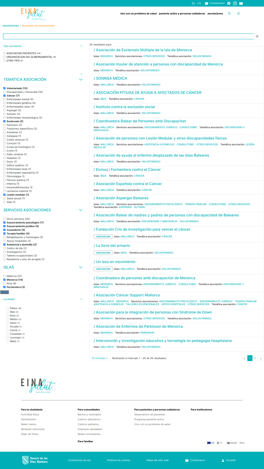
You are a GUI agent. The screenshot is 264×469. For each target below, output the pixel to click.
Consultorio (188, 127)
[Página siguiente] (261, 358)
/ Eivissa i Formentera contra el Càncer (127, 169)
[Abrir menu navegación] (238, 13)
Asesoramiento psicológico (163, 204)
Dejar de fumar (29, 434)
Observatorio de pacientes (149, 414)
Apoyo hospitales (173, 304)
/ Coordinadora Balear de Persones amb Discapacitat (140, 121)
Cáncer (139, 98)
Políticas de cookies (118, 460)
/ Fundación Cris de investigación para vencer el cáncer (142, 229)
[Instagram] (235, 3)
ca (199, 3)
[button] (42, 46)
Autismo (139, 207)
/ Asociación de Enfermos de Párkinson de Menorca (138, 326)
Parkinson (147, 332)
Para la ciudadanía (31, 409)
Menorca (106, 56)
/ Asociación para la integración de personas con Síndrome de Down (153, 312)
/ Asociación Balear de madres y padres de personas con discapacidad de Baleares (166, 215)
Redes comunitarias (89, 434)
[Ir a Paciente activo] (39, 14)
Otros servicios (154, 56)
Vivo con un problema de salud (152, 424)
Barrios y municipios (89, 414)
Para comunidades (89, 409)
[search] (229, 13)
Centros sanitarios (88, 424)
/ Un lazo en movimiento (114, 262)
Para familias (85, 441)
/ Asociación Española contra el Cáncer (128, 184)
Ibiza (103, 98)
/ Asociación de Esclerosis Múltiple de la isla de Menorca (143, 50)
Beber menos (28, 424)
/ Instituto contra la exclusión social (124, 107)
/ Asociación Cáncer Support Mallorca (127, 295)
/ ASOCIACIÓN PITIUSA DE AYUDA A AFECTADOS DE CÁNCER (147, 92)
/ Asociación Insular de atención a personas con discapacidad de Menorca (158, 64)
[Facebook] (229, 3)
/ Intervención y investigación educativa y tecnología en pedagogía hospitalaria (163, 340)
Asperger (125, 207)
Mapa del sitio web (158, 460)
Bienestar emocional (32, 429)
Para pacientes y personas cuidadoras (157, 409)
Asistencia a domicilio (159, 144)
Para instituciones (201, 409)
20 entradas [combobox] (101, 359)
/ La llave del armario (112, 245)
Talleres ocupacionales (142, 304)
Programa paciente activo (149, 419)
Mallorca (107, 84)
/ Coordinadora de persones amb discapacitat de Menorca (144, 278)
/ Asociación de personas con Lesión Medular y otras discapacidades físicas (160, 138)
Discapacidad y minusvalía (159, 221)
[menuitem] (138, 13)
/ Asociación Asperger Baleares (121, 198)
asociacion (103, 236)
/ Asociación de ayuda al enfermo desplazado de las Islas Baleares (151, 155)
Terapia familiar (195, 204)
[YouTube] (241, 3)
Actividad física (30, 414)
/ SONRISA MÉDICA (110, 78)
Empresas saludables (90, 429)
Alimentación (28, 419)
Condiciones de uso (79, 460)
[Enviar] (257, 36)
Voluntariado (202, 56)
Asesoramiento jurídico (160, 127)
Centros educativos (89, 419)
